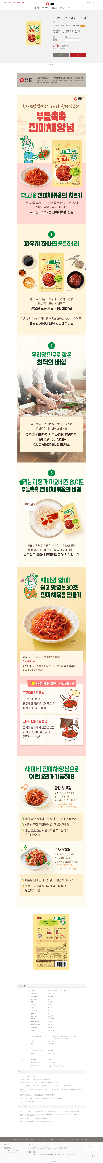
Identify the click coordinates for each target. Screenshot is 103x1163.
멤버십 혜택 (32, 1139)
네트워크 (22, 1139)
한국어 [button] (88, 1149)
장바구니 (94, 2)
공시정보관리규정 (85, 1139)
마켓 (69, 8)
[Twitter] (95, 1156)
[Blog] (87, 1156)
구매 (78, 55)
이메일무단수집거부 (75, 1139)
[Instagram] (90, 1156)
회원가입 (88, 2)
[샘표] (50, 4)
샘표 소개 (54, 8)
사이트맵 (39, 1139)
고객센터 (9, 2)
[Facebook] (92, 1156)
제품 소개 (62, 8)
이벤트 (14, 2)
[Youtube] (98, 1156)
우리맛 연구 (36, 8)
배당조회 (23, 2)
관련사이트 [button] (89, 1145)
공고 (27, 1139)
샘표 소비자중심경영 (64, 1139)
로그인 (84, 2)
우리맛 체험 (45, 8)
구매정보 (51, 65)
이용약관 (46, 1139)
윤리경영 (18, 2)
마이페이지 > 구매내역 (74, 1089)
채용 (5, 2)
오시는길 (16, 1139)
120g (55, 40)
